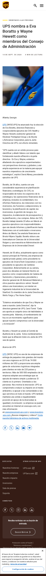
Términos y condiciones (22, 545)
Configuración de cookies (23, 569)
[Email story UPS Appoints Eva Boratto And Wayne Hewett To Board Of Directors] (23, 428)
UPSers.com (30, 473)
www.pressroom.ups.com (16, 412)
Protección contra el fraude (22, 543)
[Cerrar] (42, 551)
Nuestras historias (11, 468)
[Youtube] (31, 511)
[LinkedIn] (25, 511)
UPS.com (28, 468)
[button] (36, 5)
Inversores (7, 483)
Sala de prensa (9, 488)
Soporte (6, 493)
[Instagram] (18, 511)
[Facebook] (5, 511)
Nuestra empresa (10, 473)
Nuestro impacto (10, 478)
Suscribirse (21, 532)
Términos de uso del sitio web (14, 548)
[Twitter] (11, 511)
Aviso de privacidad (34, 548)
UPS (5, 125)
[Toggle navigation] (41, 5)
